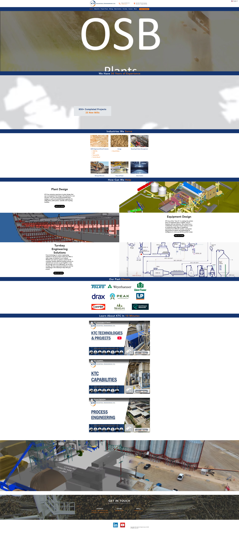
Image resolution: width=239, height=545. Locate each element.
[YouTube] (122, 525)
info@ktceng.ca (124, 3)
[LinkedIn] (115, 525)
